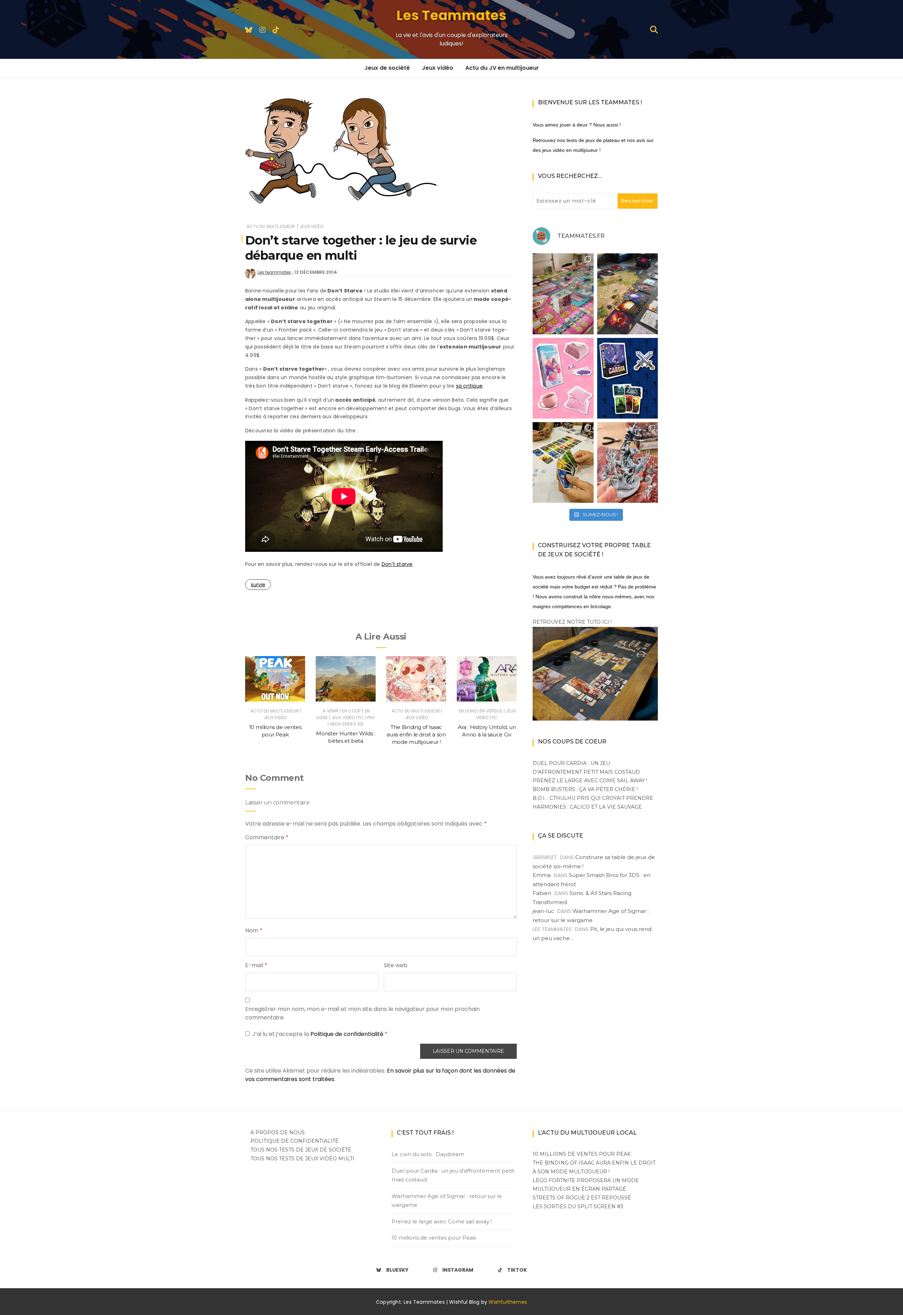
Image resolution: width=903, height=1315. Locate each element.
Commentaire (267, 837)
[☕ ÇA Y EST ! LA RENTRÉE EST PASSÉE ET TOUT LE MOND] (563, 378)
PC (361, 718)
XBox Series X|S (347, 724)
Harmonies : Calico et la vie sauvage (587, 807)
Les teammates (274, 272)
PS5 (371, 718)
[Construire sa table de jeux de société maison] (595, 673)
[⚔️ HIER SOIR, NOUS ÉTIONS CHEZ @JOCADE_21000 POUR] (563, 462)
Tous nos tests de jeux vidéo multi (302, 1158)
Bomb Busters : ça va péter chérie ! (585, 789)
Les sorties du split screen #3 (578, 1206)
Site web (395, 965)
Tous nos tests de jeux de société (300, 1150)
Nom (253, 930)
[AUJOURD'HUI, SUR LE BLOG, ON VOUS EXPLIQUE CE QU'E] (627, 462)
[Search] (654, 29)
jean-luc (543, 911)
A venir (331, 711)
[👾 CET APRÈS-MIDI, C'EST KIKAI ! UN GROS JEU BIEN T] (563, 293)
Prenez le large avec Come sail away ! (590, 780)
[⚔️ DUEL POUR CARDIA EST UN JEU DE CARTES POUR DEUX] (627, 378)
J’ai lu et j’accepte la (320, 1034)
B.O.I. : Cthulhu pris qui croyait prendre (593, 798)
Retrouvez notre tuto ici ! (572, 622)
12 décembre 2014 (315, 272)
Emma (542, 875)
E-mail (256, 965)
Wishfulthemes (508, 1301)
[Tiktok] (276, 30)
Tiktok (517, 1269)
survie (258, 584)
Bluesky (397, 1269)
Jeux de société (387, 68)
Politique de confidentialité (347, 1034)
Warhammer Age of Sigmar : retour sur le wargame (447, 1201)
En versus (491, 711)
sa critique (469, 385)
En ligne (468, 711)
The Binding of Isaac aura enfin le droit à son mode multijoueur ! (416, 735)
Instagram (457, 1269)
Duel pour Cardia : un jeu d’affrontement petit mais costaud (453, 1175)
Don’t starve (397, 564)
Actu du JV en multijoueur (502, 68)
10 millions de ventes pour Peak (434, 1237)
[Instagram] (262, 30)
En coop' (351, 711)
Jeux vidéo (437, 68)
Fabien (542, 893)
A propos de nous (277, 1132)
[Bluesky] (248, 30)
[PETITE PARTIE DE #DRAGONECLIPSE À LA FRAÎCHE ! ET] (627, 293)
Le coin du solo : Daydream (428, 1154)
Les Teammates (451, 15)
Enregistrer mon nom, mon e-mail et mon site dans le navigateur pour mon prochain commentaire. (362, 1013)
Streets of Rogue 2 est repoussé (582, 1197)
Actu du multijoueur (271, 226)
